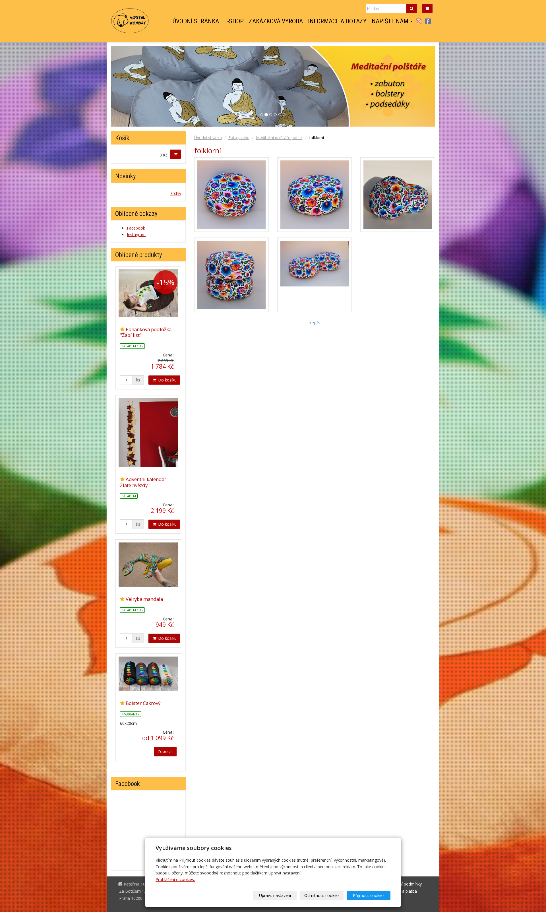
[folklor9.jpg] (397, 194)
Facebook (428, 21)
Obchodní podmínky (403, 884)
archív (175, 193)
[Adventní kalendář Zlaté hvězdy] (148, 433)
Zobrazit (165, 751)
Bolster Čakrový (143, 703)
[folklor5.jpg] (231, 275)
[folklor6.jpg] (314, 194)
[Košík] (427, 8)
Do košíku (167, 380)
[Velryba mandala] (148, 564)
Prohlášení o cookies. (175, 879)
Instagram (418, 21)
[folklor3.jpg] (314, 275)
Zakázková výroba (276, 21)
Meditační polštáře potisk (279, 137)
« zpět (314, 322)
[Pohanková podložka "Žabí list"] (148, 293)
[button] (410, 86)
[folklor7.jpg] (231, 194)
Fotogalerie (238, 137)
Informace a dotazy (337, 21)
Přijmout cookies (368, 895)
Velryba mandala (144, 599)
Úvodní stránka (196, 21)
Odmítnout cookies (322, 895)
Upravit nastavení (275, 895)
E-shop (234, 21)
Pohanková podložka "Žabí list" (145, 332)
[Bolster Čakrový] (148, 673)
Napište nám (391, 21)
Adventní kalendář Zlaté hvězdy (143, 482)
